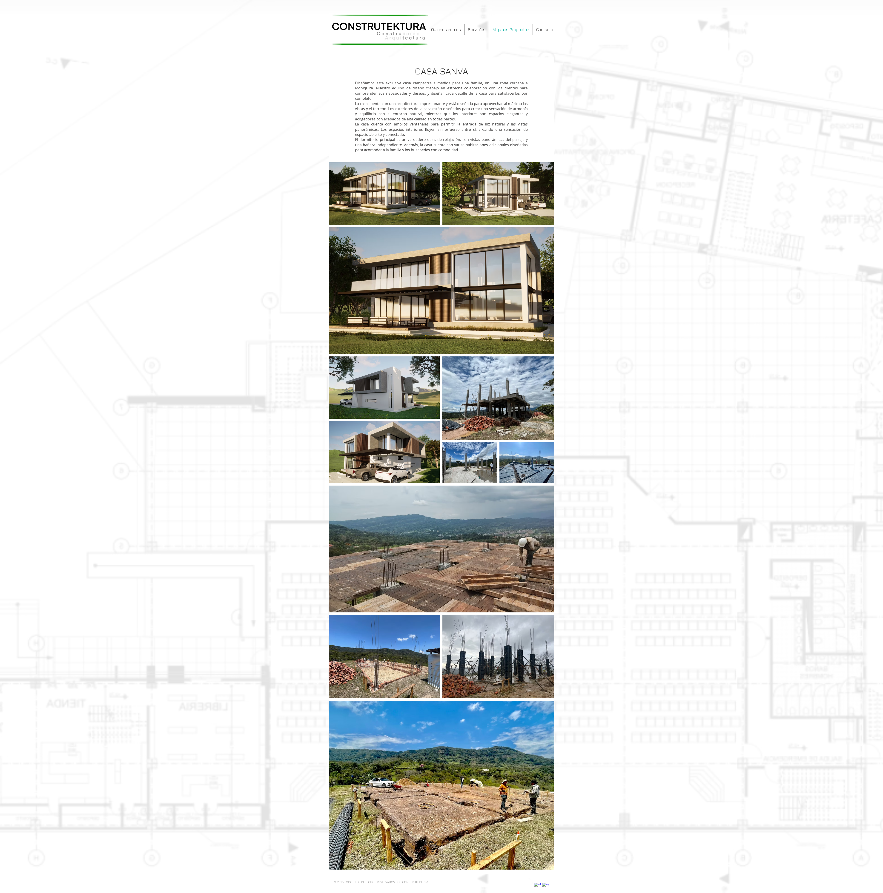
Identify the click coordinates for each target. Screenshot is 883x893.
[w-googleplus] (545, 886)
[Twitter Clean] (529, 881)
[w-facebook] (537, 886)
